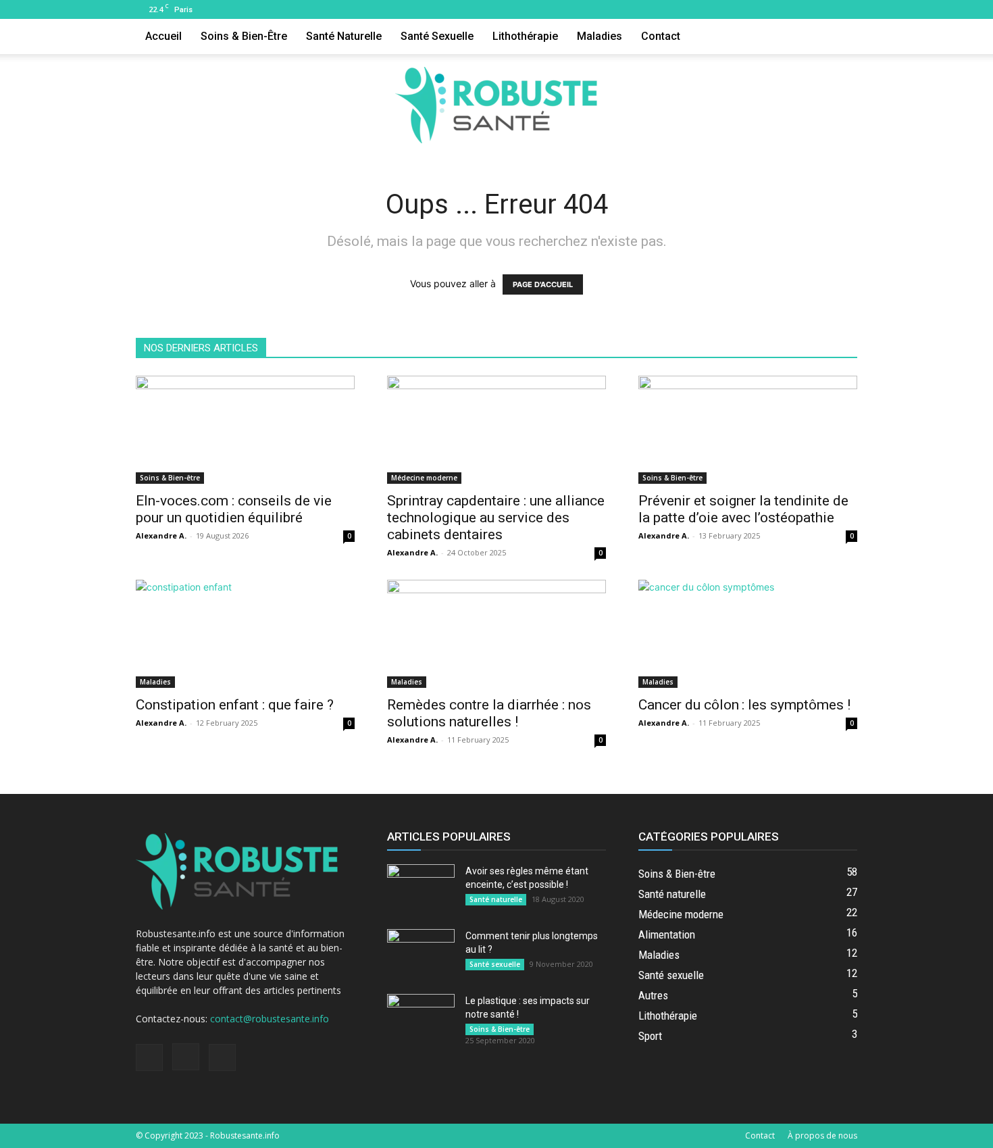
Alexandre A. (161, 535)
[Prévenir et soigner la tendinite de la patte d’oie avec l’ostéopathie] (747, 430)
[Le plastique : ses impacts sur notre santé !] (421, 1017)
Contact (660, 36)
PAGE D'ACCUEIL (543, 284)
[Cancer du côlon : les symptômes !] (747, 634)
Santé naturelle (344, 36)
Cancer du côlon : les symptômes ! (744, 705)
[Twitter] (847, 9)
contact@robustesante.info (269, 1018)
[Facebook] (802, 9)
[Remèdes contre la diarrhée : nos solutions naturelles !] (496, 634)
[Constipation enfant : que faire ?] (245, 634)
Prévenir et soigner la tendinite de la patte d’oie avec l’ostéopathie (743, 509)
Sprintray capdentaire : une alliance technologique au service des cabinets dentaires (496, 518)
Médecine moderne (424, 477)
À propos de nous (822, 1135)
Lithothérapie (525, 36)
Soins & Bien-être (244, 36)
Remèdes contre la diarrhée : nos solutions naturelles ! (489, 713)
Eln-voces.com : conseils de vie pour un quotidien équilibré (234, 509)
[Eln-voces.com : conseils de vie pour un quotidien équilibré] (245, 430)
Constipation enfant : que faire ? (235, 705)
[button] (841, 37)
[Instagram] (825, 9)
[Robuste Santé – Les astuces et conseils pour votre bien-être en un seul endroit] (496, 105)
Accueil (163, 36)
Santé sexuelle (437, 36)
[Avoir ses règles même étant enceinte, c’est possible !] (421, 888)
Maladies (599, 36)
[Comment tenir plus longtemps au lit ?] (421, 952)
